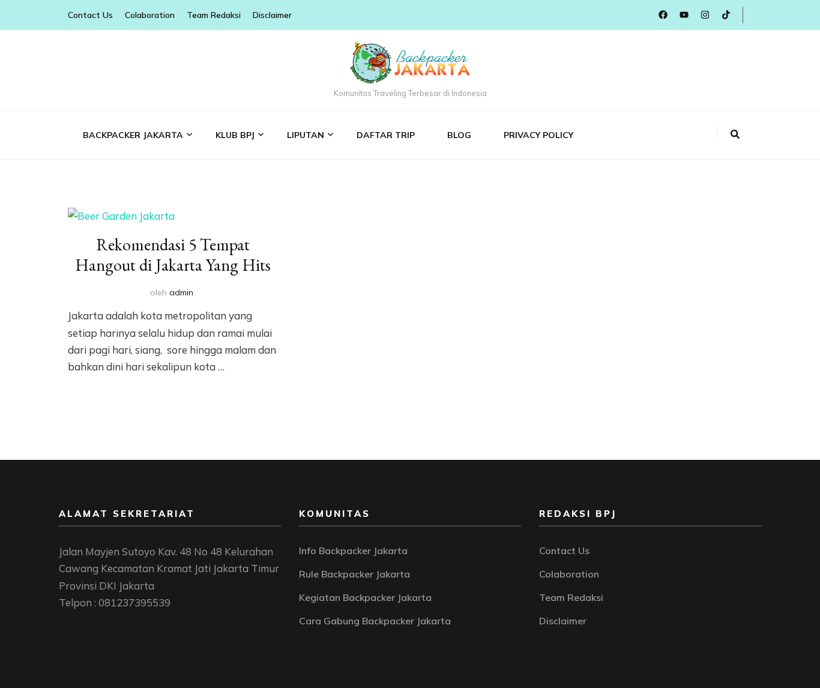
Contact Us (90, 15)
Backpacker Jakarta (133, 135)
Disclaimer (272, 15)
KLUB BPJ (235, 135)
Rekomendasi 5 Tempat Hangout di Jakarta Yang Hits (173, 255)
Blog (459, 135)
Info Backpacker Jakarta (353, 551)
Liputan (305, 135)
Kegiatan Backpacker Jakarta (365, 597)
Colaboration (150, 15)
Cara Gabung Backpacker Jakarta (375, 621)
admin (181, 292)
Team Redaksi (214, 15)
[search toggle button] (735, 134)
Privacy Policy (538, 135)
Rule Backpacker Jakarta (354, 574)
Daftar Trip (386, 135)
